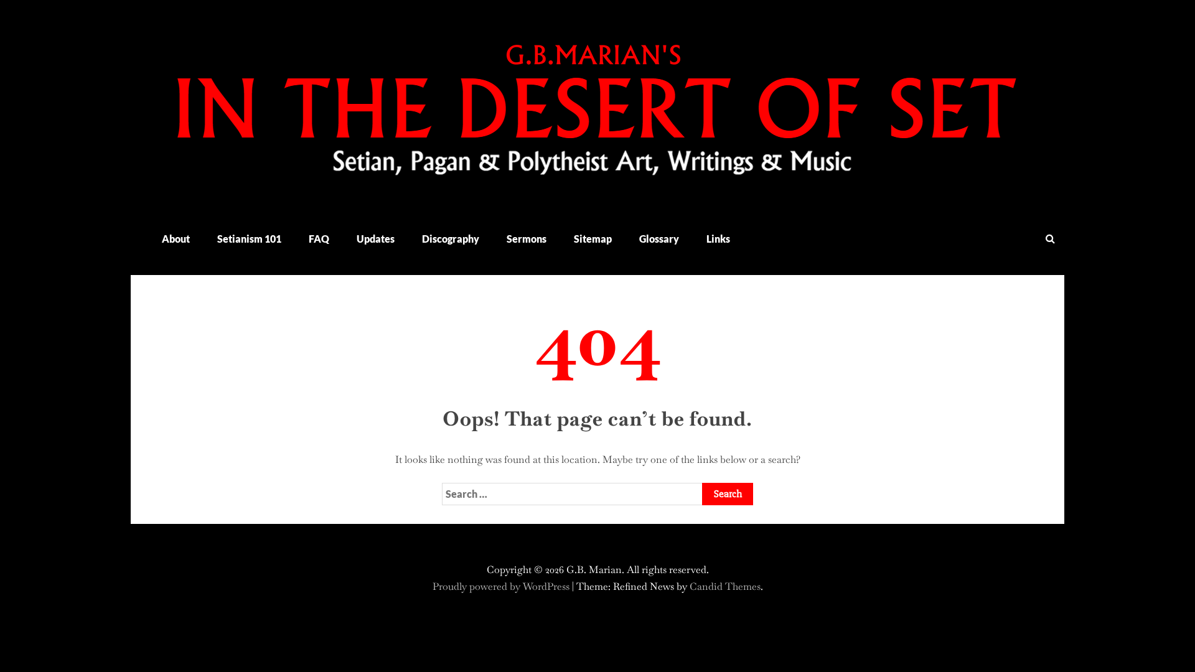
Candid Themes (725, 586)
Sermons (526, 239)
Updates (376, 239)
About (176, 239)
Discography (450, 239)
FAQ (319, 239)
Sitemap (593, 239)
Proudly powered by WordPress (502, 586)
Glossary (659, 239)
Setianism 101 (249, 239)
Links (718, 239)
